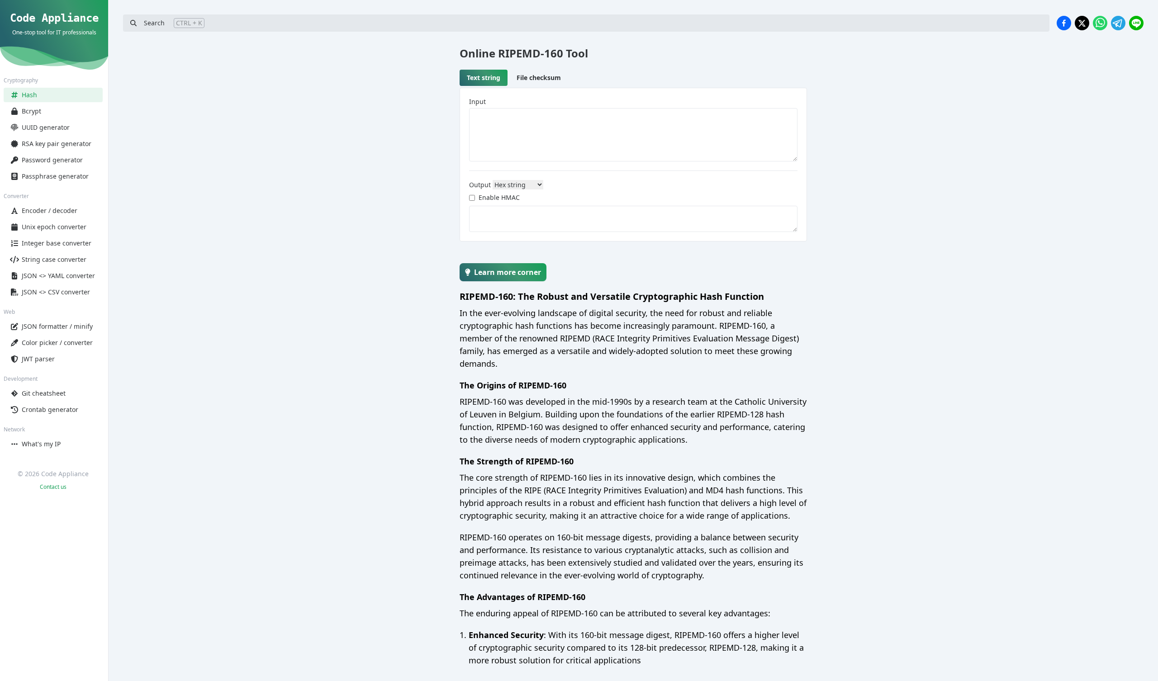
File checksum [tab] (539, 77)
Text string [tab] (483, 77)
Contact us (53, 487)
